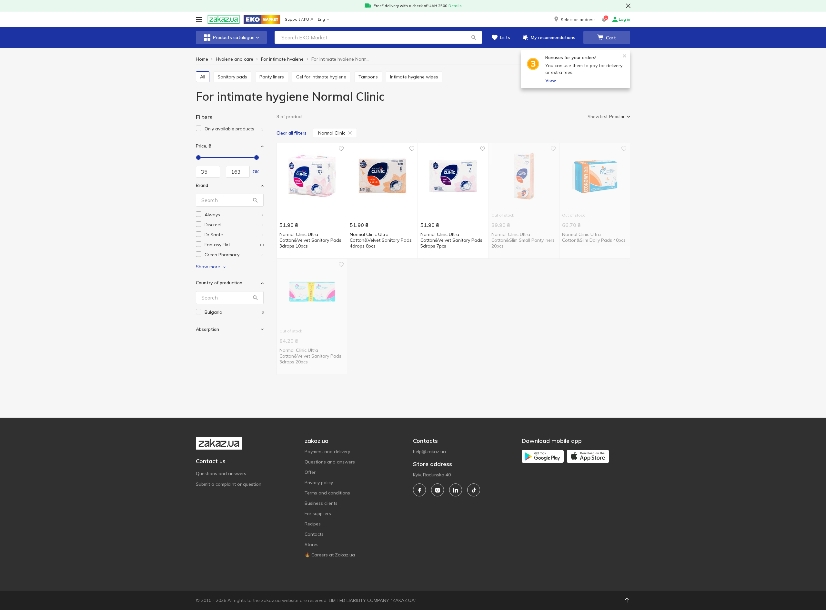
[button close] (628, 6)
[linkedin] (455, 489)
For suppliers (318, 513)
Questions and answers (221, 473)
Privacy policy (319, 482)
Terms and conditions (327, 493)
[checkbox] (198, 128)
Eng (321, 19)
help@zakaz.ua (429, 451)
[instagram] (437, 489)
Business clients (321, 503)
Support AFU (297, 19)
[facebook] (419, 489)
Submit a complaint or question (228, 484)
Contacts (314, 534)
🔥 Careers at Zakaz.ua (330, 555)
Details (455, 5)
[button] (574, 19)
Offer (310, 472)
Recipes (313, 524)
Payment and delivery (327, 451)
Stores (311, 544)
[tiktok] (473, 489)
